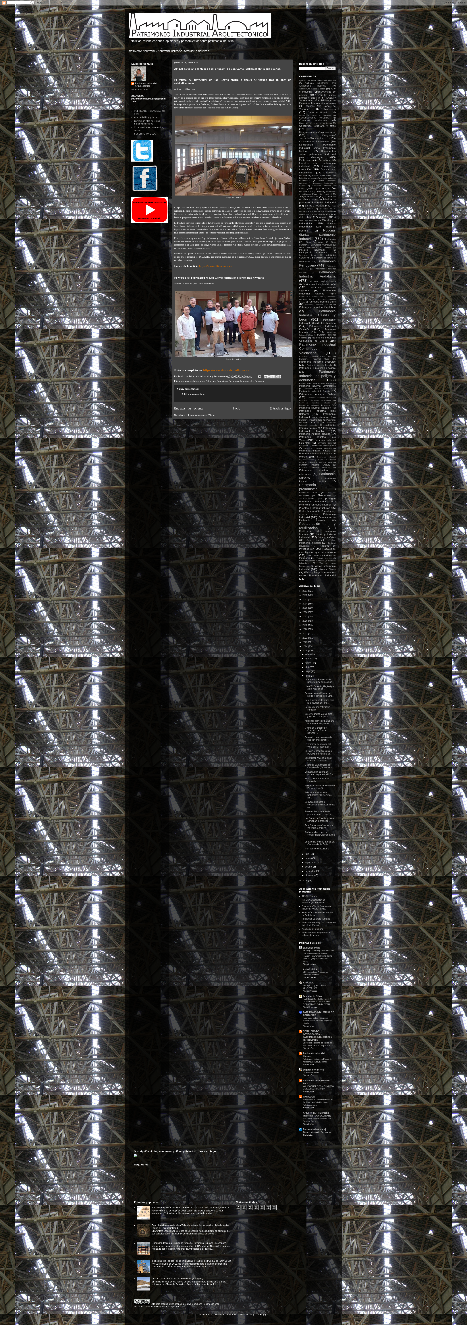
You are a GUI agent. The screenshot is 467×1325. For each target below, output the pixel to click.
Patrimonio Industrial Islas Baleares (246, 381)
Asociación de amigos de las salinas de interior (316, 934)
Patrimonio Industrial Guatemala (315, 400)
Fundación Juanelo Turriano (316, 919)
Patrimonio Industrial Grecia (319, 398)
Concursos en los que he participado (315, 123)
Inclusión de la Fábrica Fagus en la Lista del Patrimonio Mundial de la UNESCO (191, 1261)
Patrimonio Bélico (307, 255)
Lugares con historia (313, 1070)
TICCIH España (309, 896)
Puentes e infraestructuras (314, 507)
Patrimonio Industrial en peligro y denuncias (317, 376)
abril (307, 667)
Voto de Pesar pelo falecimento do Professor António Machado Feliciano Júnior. (318, 1102)
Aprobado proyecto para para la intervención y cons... (319, 722)
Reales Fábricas (307, 511)
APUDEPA (308, 982)
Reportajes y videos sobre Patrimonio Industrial (317, 514)
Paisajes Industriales (312, 250)
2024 (305, 646)
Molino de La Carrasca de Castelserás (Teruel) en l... (319, 766)
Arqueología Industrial (312, 86)
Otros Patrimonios (314, 242)
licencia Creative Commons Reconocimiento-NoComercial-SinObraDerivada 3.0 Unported (177, 1305)
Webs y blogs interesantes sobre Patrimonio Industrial (317, 574)
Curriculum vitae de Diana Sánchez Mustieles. (147, 122)
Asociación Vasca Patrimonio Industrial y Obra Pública (316, 907)
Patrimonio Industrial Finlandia (318, 389)
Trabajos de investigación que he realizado (317, 550)
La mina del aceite (311, 1072)
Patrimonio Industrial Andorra (322, 281)
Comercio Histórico (318, 112)
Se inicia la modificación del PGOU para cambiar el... (318, 752)
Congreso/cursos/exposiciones (317, 132)
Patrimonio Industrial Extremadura (317, 386)
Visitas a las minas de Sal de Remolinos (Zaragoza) (177, 1278)
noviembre (310, 871)
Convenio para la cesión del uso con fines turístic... (319, 738)
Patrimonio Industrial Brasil (322, 301)
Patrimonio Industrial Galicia (317, 394)
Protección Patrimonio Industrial (315, 504)
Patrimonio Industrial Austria (311, 297)
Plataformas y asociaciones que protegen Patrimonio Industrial (317, 498)
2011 (305, 591)
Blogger (264, 1314)
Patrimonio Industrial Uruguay (314, 465)
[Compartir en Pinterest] (279, 376)
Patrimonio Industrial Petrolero (318, 448)
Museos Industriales (194, 381)
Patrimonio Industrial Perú (324, 446)
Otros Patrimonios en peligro (315, 247)
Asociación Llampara (312, 929)
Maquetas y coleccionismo (310, 214)
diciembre (310, 875)
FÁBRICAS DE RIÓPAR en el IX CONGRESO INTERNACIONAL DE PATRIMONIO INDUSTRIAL (317, 1002)
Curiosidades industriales (314, 141)
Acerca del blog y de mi (145, 117)
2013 (305, 599)
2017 (305, 616)
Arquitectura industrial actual (312, 89)
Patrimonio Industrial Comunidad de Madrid (317, 339)
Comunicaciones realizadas (314, 117)
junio (307, 676)
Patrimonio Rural (308, 492)
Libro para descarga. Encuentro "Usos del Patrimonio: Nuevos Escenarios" (189, 1243)
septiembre (311, 862)
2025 (305, 650)
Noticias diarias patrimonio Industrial (317, 234)
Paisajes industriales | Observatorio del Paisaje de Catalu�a (317, 1132)
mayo (308, 671)
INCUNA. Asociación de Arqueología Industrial (313, 901)
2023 (305, 642)
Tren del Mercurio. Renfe (317, 848)
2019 (305, 625)
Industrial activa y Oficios (310, 191)
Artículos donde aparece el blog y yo (317, 96)
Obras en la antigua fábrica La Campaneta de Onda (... (320, 843)
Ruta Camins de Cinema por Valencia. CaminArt (319, 826)
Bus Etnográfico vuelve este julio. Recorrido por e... (318, 715)
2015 (305, 608)
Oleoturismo (330, 239)
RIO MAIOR (309, 1097)
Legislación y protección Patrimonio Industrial (317, 201)
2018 (305, 621)
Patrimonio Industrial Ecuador (320, 365)
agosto (308, 858)
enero (308, 654)
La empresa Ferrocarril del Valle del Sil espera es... (318, 745)
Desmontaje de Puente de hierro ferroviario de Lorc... (319, 694)
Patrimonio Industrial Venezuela (315, 467)
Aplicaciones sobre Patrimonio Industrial (317, 80)
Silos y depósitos (327, 537)
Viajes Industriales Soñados (311, 561)
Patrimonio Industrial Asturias (317, 292)
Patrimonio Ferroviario (217, 381)
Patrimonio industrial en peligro (317, 367)
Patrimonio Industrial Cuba (314, 359)
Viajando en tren (324, 558)
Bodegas (310, 106)
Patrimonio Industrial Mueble (317, 429)
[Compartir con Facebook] (276, 376)
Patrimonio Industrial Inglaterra (314, 405)
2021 (305, 633)
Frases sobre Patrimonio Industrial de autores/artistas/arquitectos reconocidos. (317, 178)
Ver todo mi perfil (139, 89)
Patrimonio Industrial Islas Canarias (317, 415)
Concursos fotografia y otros (317, 125)
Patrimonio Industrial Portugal (314, 450)
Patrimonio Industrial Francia (314, 391)
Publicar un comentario (193, 394)
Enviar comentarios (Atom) (201, 415)
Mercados (323, 217)
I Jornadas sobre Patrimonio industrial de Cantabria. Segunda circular (317, 1021)
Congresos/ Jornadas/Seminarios (317, 137)
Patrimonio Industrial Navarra (314, 434)
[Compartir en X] (272, 376)
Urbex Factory (314, 555)
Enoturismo (304, 160)
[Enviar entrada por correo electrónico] (259, 376)
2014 (305, 603)
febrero (309, 658)
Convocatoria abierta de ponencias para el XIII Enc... (320, 773)
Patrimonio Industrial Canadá (318, 304)
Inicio (236, 408)
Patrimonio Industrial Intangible (315, 408)
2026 (305, 880)
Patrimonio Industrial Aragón (319, 284)
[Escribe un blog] (269, 376)
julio (307, 854)
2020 (305, 629)
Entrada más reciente (188, 408)
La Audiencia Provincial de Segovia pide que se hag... (319, 680)
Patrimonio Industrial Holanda (314, 403)
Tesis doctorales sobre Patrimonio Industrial (317, 541)
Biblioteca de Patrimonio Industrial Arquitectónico (317, 101)
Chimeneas (329, 109)
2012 (305, 595)
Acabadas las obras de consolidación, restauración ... (320, 835)
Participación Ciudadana (313, 252)
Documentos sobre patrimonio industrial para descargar (317, 154)
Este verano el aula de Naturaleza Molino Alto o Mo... (318, 795)
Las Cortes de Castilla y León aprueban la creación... (319, 819)
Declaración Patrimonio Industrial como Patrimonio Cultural (317, 147)
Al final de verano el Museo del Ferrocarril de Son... (320, 786)
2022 (305, 638)
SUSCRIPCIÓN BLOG (145, 134)
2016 (305, 612)
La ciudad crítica (311, 948)
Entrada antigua (280, 408)
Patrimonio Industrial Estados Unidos (315, 383)
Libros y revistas (314, 205)
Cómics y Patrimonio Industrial (315, 115)
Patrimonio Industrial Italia (310, 420)
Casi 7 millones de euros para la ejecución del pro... (319, 701)
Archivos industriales (316, 83)
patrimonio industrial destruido (317, 361)
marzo (308, 663)
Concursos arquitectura (313, 120)
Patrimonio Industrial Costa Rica (315, 356)
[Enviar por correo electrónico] (265, 376)
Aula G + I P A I (310, 969)
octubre (309, 867)
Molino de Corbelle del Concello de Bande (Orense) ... (316, 730)
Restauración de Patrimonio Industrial (317, 518)
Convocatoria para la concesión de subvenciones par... (320, 805)
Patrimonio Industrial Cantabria (317, 307)
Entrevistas (324, 160)
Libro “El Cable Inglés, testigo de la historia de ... (319, 687)
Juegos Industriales (309, 196)
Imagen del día (320, 188)
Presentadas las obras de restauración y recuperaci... (319, 812)
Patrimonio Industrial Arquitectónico (146, 84)
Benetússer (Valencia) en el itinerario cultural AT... (318, 759)
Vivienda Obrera (327, 569)
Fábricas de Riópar (313, 996)
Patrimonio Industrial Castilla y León (317, 315)
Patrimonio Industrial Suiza (320, 462)
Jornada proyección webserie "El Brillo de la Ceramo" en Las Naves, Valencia (190, 1207)
